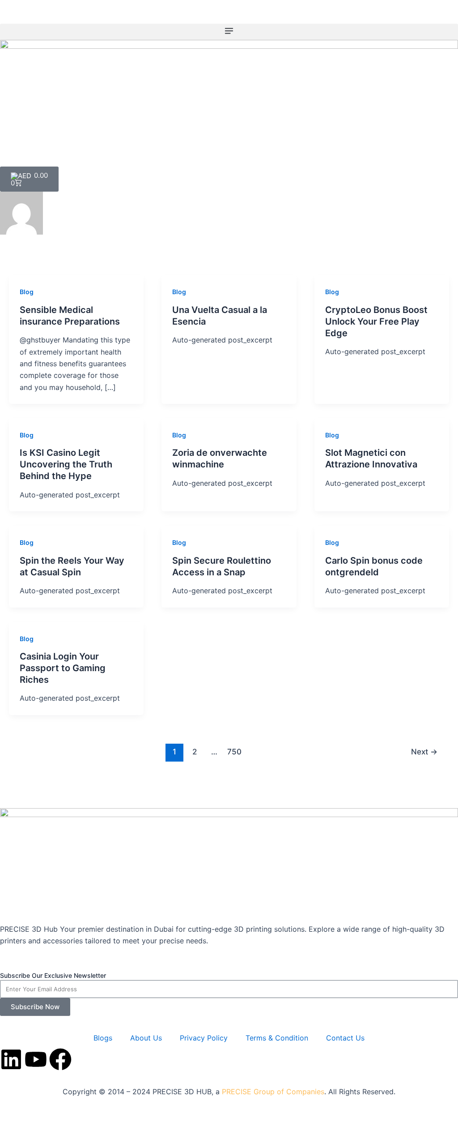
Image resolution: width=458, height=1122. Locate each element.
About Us (146, 1037)
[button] (229, 32)
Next (424, 751)
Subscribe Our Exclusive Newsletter (53, 975)
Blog (27, 291)
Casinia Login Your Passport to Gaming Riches (63, 668)
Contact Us (345, 1037)
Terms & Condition (277, 1037)
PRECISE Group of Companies (273, 1091)
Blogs (102, 1037)
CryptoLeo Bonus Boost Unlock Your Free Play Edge (376, 321)
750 (234, 751)
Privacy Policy (204, 1037)
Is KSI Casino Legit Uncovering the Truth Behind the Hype (66, 464)
